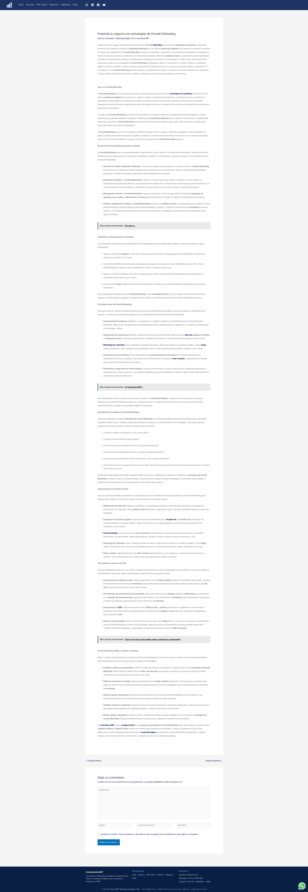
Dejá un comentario (106, 38)
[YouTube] (104, 4)
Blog (75, 4)
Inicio (20, 4)
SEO (120, 607)
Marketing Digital (123, 38)
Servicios (30, 4)
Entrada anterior (93, 761)
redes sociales (178, 358)
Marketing (157, 45)
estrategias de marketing (181, 94)
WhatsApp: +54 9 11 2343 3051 (191, 878)
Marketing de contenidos (114, 345)
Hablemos (65, 4)
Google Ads (171, 519)
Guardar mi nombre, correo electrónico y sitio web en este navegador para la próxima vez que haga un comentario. (149, 834)
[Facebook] (98, 4)
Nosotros (54, 4)
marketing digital (148, 732)
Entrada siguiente (214, 761)
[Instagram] (86, 4)
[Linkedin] (92, 4)
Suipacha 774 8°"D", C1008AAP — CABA (194, 882)
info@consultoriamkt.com (188, 875)
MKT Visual (42, 4)
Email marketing (110, 533)
